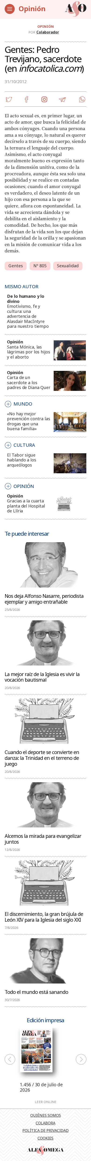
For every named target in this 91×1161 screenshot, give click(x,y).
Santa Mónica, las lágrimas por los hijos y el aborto (28, 352)
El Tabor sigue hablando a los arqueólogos (21, 460)
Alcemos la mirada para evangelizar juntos (43, 839)
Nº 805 (40, 265)
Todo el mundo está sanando (36, 991)
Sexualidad (68, 265)
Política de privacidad (45, 1130)
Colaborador (47, 32)
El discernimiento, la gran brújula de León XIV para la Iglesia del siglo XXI (44, 917)
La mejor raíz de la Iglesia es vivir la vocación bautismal (42, 677)
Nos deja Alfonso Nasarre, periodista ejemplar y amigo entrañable (44, 598)
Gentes (15, 265)
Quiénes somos (45, 1115)
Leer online (45, 1101)
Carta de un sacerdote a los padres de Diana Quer (28, 382)
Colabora (45, 1123)
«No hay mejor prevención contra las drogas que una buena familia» (28, 421)
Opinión (32, 8)
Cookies (45, 1138)
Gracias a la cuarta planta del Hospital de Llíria (26, 506)
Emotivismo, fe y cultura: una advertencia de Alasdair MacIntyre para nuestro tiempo (28, 316)
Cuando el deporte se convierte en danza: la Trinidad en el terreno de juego (42, 758)
